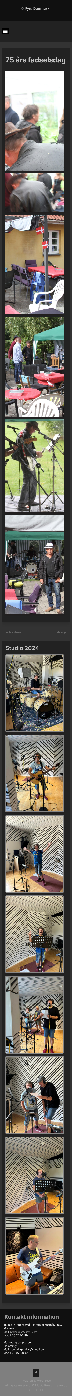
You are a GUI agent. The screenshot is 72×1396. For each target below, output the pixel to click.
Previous (15, 632)
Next (60, 632)
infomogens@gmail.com (23, 1331)
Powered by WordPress (36, 1380)
